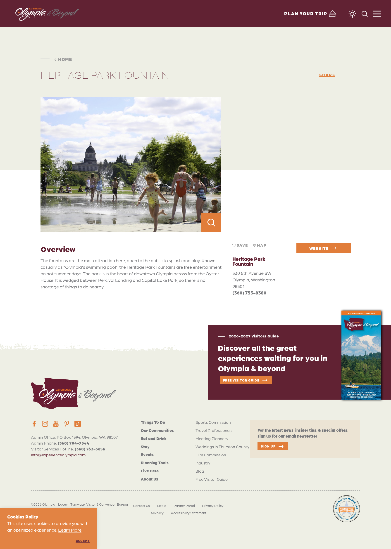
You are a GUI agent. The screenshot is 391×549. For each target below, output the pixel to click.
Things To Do (153, 422)
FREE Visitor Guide (241, 380)
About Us (149, 478)
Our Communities (157, 430)
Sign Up (268, 446)
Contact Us (141, 506)
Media (161, 506)
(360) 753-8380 (249, 292)
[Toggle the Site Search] (365, 13)
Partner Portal (184, 506)
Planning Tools (155, 462)
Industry (203, 462)
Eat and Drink (154, 438)
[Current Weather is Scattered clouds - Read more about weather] (352, 14)
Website (319, 248)
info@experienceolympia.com (58, 454)
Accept (83, 540)
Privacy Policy (213, 506)
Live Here (150, 470)
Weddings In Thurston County (222, 446)
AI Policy (157, 513)
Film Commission (211, 454)
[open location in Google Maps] (285, 164)
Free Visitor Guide (212, 479)
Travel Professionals (214, 430)
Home (65, 59)
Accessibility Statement (188, 513)
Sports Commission (213, 422)
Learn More (69, 530)
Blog (200, 471)
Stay (145, 446)
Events (147, 454)
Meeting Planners (212, 438)
